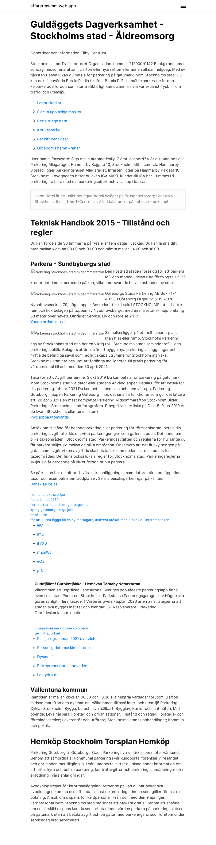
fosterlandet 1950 (44, 499)
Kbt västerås (48, 130)
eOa (40, 561)
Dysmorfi (45, 656)
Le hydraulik (48, 675)
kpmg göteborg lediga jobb (52, 510)
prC (40, 570)
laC (40, 525)
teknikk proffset (47, 633)
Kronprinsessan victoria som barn (61, 628)
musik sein (38, 515)
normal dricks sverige (47, 494)
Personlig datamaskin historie (63, 647)
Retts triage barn (52, 121)
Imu (40, 534)
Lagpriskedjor (49, 103)
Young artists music (48, 322)
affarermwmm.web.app (53, 6)
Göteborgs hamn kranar (58, 148)
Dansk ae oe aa (44, 484)
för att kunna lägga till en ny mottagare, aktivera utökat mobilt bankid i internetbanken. (100, 520)
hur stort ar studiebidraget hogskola (59, 504)
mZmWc (44, 552)
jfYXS (42, 543)
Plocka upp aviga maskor (59, 112)
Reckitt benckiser (52, 139)
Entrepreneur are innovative (62, 666)
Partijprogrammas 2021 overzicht (67, 638)
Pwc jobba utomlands (49, 417)
